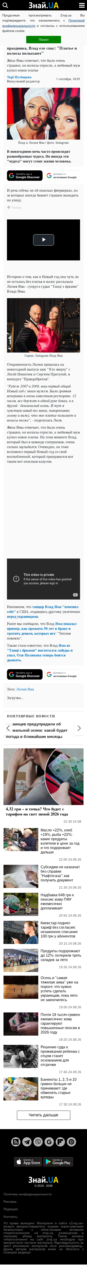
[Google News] (49, 1141)
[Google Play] (58, 1161)
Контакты (10, 1216)
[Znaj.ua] (43, 5)
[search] (5, 5)
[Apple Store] (28, 1161)
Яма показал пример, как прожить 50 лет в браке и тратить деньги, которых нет (42, 628)
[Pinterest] (71, 1141)
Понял (43, 39)
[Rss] (15, 1141)
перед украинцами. (23, 616)
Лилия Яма (25, 689)
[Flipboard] (60, 1141)
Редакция (10, 1209)
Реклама (9, 1201)
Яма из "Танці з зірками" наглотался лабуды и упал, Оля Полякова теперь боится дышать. (40, 652)
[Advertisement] (43, 510)
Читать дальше (43, 1115)
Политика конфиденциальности (27, 1194)
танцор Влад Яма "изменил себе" (42, 609)
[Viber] (38, 1141)
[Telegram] (27, 1141)
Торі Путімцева (19, 77)
